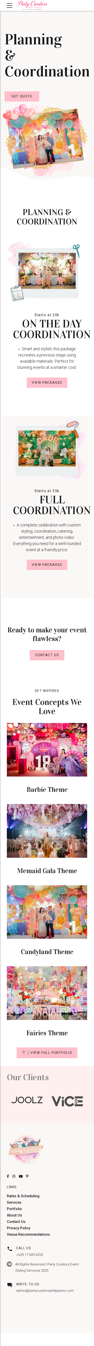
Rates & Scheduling (23, 1196)
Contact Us (16, 1221)
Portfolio (14, 1209)
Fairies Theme (47, 1033)
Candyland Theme (47, 952)
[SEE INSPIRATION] (47, 750)
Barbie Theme (47, 789)
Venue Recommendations (28, 1234)
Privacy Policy (18, 1228)
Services (14, 1202)
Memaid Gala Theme (47, 871)
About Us (14, 1215)
